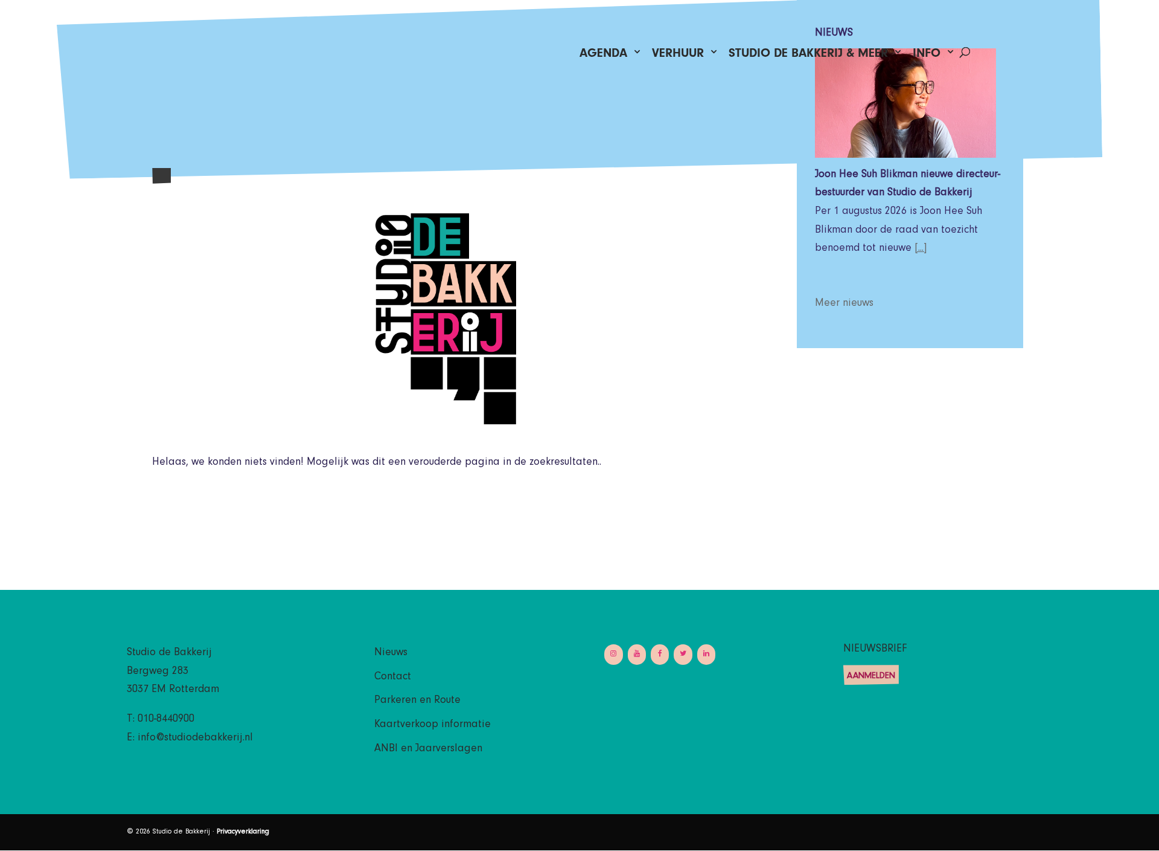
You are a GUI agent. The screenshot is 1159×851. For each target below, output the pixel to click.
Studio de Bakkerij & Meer (808, 56)
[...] (921, 249)
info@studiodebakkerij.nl (195, 738)
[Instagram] (613, 654)
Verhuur (678, 56)
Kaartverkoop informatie (432, 725)
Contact (392, 677)
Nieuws (390, 653)
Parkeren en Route (417, 701)
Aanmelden (871, 676)
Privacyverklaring (243, 832)
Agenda (603, 56)
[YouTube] (637, 654)
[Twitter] (683, 654)
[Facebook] (660, 654)
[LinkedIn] (706, 654)
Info (926, 56)
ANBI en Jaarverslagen (428, 749)
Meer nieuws (844, 304)
